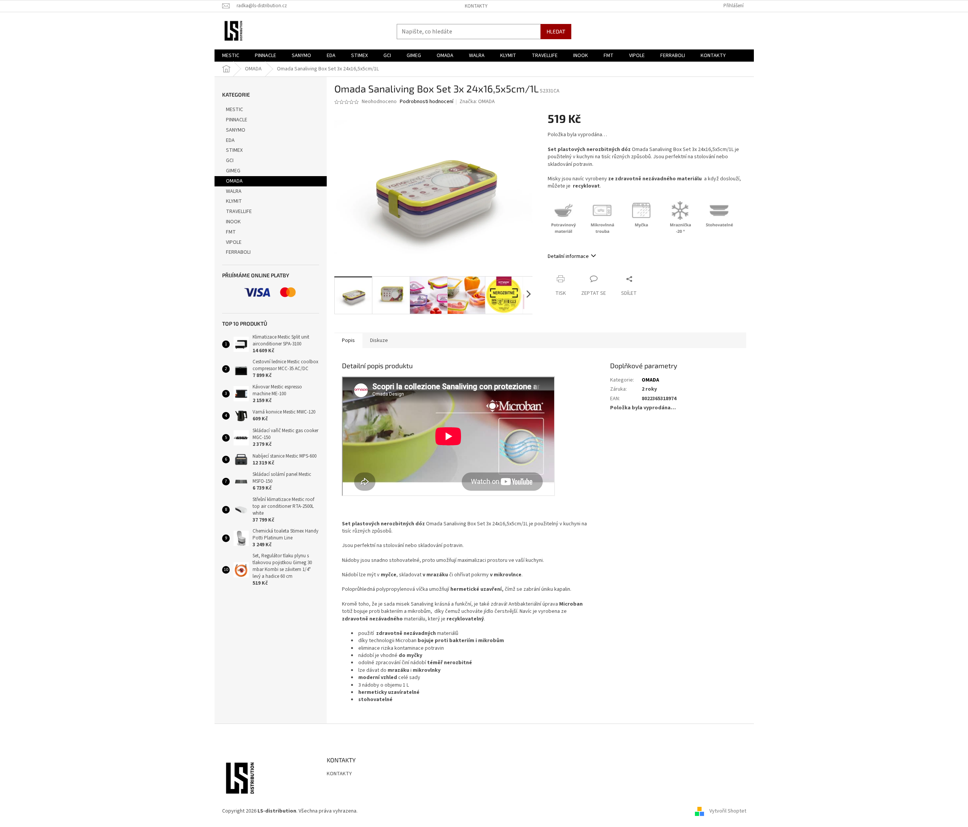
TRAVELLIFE (239, 211)
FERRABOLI (238, 252)
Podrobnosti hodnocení (426, 101)
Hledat (556, 31)
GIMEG (233, 171)
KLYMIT (234, 201)
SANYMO (235, 130)
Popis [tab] (348, 340)
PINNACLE (236, 120)
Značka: (477, 101)
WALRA (234, 191)
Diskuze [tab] (379, 340)
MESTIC (234, 109)
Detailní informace (568, 256)
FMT (231, 232)
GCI (230, 160)
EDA (230, 140)
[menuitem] (231, 55)
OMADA (234, 181)
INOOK (233, 222)
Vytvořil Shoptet (727, 811)
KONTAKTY (476, 6)
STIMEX (234, 150)
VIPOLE (234, 242)
